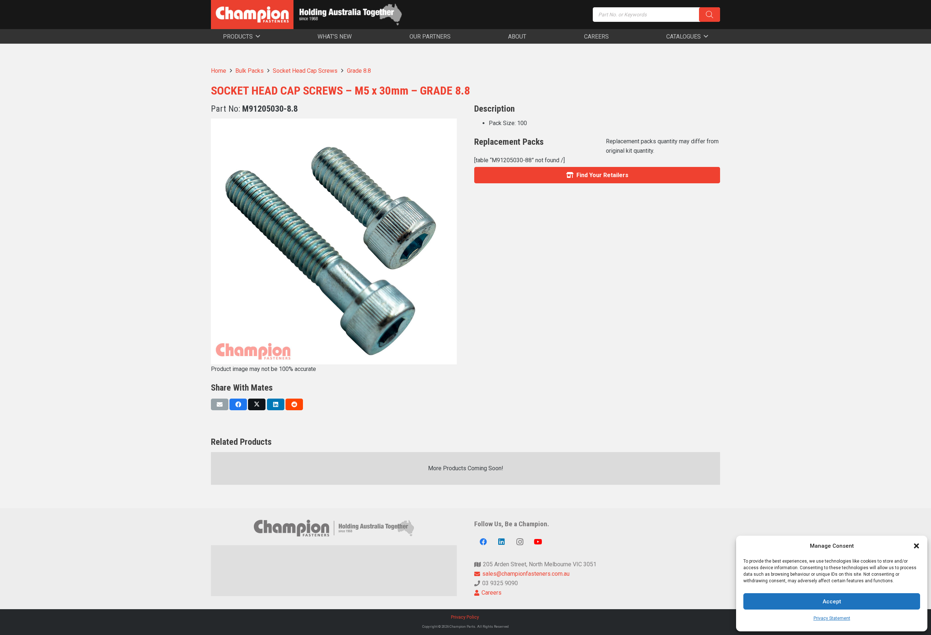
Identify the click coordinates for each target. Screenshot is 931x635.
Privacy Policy (465, 617)
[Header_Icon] (252, 14)
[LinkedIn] (501, 542)
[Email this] (219, 404)
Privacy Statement (832, 618)
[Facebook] (483, 542)
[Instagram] (520, 542)
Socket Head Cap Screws (305, 70)
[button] (916, 546)
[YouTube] (538, 542)
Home (218, 70)
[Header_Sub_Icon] (350, 14)
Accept (832, 601)
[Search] (709, 14)
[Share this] (238, 404)
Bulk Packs (249, 70)
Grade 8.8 (359, 70)
